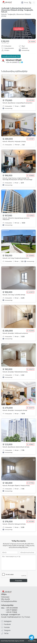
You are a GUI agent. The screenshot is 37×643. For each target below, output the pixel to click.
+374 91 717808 (11, 612)
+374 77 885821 (11, 610)
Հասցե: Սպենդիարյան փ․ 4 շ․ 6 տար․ (15, 617)
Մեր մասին (5, 599)
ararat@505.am (10, 614)
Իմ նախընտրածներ (9, 601)
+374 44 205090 (11, 62)
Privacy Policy (32, 641)
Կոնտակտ (5, 597)
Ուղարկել (18, 580)
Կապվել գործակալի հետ (11, 56)
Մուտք (26, 2)
